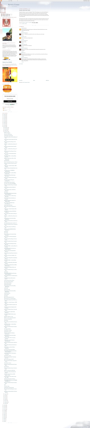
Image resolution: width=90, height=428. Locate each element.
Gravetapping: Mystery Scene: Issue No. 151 (10, 222)
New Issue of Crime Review (8, 134)
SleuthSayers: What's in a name (8, 316)
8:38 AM (22, 51)
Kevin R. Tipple (24, 32)
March (5, 400)
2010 (4, 413)
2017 (4, 126)
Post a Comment (21, 63)
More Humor (6, 295)
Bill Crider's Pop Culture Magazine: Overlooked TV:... (9, 180)
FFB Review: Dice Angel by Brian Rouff (10, 317)
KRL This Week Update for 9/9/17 (9, 359)
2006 (4, 418)
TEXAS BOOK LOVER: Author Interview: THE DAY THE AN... (10, 249)
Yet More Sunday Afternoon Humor (9, 280)
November (6, 129)
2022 (4, 119)
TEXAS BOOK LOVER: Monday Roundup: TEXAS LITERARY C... (10, 194)
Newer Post (20, 80)
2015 (4, 406)
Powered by (7, 104)
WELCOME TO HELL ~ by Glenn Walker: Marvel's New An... (10, 325)
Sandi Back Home (6, 160)
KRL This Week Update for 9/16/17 (9, 297)
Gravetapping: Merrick (7, 328)
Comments (5, 110)
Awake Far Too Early (7, 289)
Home (34, 80)
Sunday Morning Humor (7, 284)
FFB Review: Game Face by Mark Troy (9, 370)
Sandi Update (6, 191)
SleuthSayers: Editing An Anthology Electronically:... (9, 333)
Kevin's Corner (13, 4)
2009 (4, 414)
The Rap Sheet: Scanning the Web (9, 387)
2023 (4, 118)
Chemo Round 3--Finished (8, 330)
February (5, 402)
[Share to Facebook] (36, 22)
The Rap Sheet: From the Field (8, 135)
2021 (4, 121)
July (5, 395)
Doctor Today (6, 232)
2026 (4, 114)
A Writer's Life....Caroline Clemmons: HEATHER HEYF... (9, 341)
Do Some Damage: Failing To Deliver (9, 182)
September (6, 131)
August (5, 393)
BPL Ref (23, 52)
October (5, 130)
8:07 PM (22, 31)
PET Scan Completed (7, 132)
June (5, 396)
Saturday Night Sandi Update (8, 205)
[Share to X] (35, 22)
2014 (4, 407)
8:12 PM (22, 35)
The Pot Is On (6, 288)
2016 (4, 405)
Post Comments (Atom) (26, 82)
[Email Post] (32, 22)
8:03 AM (22, 46)
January (5, 403)
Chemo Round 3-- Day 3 (7, 355)
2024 (4, 117)
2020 (4, 122)
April (5, 399)
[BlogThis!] (34, 22)
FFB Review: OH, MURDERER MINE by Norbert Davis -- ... (10, 230)
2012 (4, 410)
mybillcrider (23, 28)
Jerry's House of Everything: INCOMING (10, 183)
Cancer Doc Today (6, 386)
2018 (4, 125)
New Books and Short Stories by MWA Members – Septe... (9, 375)
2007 (4, 417)
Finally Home (6, 231)
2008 (4, 415)
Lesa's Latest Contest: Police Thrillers (9, 349)
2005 (4, 419)
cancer (23, 23)
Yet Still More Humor (7, 293)
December (5, 127)
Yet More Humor (6, 294)
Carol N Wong (24, 44)
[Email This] (33, 22)
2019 (4, 123)
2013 (4, 409)
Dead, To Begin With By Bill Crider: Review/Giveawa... (9, 203)
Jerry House (23, 36)
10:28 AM (23, 56)
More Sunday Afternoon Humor (8, 281)
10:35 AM (23, 39)
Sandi (26, 23)
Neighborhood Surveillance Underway (9, 378)
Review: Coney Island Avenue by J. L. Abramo (10, 161)
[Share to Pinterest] (37, 22)
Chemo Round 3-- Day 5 (7, 331)
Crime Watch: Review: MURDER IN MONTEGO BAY (9, 171)
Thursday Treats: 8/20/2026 (7, 62)
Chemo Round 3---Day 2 (7, 362)
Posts (4, 108)
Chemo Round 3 (6, 366)
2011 (4, 411)
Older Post (47, 80)
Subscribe (10, 101)
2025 (4, 115)
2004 (4, 421)
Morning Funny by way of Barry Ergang (9, 298)
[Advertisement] (34, 72)
